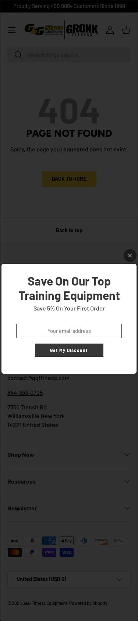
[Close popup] (130, 255)
